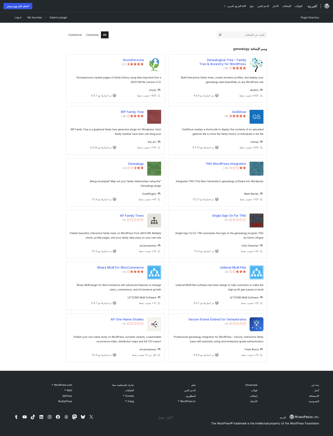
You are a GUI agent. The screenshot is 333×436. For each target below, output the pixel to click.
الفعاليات (129, 390)
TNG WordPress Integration (225, 164)
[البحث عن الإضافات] (220, 34)
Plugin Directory (310, 17)
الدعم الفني (190, 390)
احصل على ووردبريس (18, 6)
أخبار (316, 390)
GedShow (239, 112)
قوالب (254, 390)
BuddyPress (65, 401)
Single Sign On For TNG (229, 215)
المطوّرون (191, 395)
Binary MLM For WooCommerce (120, 267)
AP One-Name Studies (127, 319)
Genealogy (136, 164)
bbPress (67, 395)
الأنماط (253, 401)
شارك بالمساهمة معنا (123, 384)
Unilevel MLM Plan (233, 267)
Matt (68, 390)
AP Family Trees (132, 215)
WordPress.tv (186, 401)
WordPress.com (61, 384)
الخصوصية (314, 401)
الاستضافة (314, 395)
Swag (129, 401)
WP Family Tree (132, 112)
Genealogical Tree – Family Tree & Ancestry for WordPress (222, 62)
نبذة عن (315, 384)
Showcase (251, 384)
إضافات (253, 395)
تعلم (193, 384)
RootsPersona (133, 60)
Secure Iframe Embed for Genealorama (217, 319)
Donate (128, 395)
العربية (283, 417)
